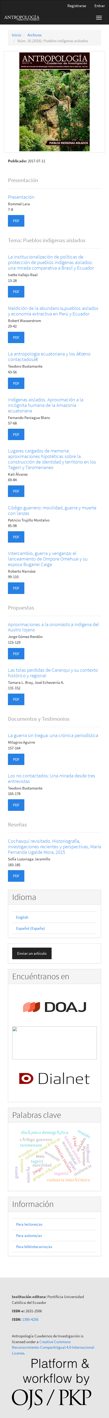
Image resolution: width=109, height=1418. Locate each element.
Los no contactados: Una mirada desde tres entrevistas (51, 778)
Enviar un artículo (32, 953)
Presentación (21, 197)
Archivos (35, 34)
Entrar (99, 5)
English (22, 917)
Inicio (16, 34)
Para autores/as (29, 1235)
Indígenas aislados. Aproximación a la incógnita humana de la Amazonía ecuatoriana (45, 405)
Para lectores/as (29, 1224)
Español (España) (30, 928)
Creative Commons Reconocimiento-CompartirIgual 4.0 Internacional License (53, 1347)
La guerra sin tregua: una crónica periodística (53, 735)
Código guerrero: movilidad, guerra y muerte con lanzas (52, 510)
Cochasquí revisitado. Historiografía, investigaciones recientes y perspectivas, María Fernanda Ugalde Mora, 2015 (54, 846)
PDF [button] (16, 220)
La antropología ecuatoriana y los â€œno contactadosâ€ (49, 356)
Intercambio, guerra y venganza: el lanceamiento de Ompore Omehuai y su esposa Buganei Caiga (48, 558)
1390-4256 (30, 1319)
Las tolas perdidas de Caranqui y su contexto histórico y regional (53, 673)
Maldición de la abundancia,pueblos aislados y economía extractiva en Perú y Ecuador (53, 311)
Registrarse (76, 5)
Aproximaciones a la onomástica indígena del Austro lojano (53, 627)
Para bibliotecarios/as (34, 1246)
